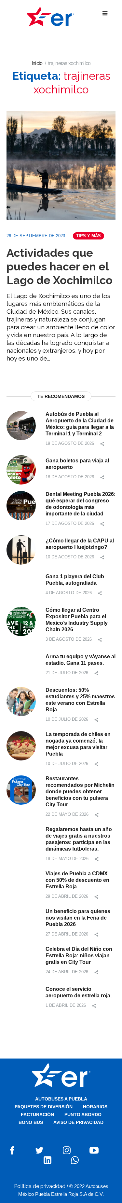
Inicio (37, 63)
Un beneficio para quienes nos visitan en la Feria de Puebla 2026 (78, 918)
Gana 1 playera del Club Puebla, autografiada (75, 580)
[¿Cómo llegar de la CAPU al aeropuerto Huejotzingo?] (21, 549)
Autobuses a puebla (61, 1098)
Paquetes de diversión (44, 1106)
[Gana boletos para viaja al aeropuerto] (21, 469)
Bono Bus (31, 1122)
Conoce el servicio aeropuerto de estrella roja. (79, 992)
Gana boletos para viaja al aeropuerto (77, 464)
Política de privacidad (39, 1186)
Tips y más (88, 235)
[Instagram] (67, 1150)
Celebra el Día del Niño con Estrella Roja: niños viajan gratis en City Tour (79, 955)
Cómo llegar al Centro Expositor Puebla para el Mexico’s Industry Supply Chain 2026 (77, 619)
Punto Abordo (83, 1114)
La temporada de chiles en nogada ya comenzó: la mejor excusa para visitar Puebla (78, 744)
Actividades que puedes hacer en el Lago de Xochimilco (60, 266)
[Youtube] (94, 1150)
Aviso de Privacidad (78, 1122)
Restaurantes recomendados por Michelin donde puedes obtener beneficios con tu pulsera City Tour (80, 791)
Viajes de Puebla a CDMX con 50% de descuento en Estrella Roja (77, 880)
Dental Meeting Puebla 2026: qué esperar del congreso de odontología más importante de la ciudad (80, 503)
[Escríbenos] (75, 1160)
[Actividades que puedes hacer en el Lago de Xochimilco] (61, 165)
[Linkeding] (47, 1160)
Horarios (95, 1106)
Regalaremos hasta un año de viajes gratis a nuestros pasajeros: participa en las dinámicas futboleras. (79, 839)
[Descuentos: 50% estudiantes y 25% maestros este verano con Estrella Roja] (21, 701)
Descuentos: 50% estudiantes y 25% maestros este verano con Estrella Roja (80, 699)
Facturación (37, 1114)
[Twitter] (39, 1150)
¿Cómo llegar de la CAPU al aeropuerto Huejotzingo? (80, 544)
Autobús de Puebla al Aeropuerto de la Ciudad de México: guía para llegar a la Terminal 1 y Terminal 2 (80, 423)
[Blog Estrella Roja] (50, 16)
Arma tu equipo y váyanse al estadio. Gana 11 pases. (80, 660)
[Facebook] (12, 1150)
